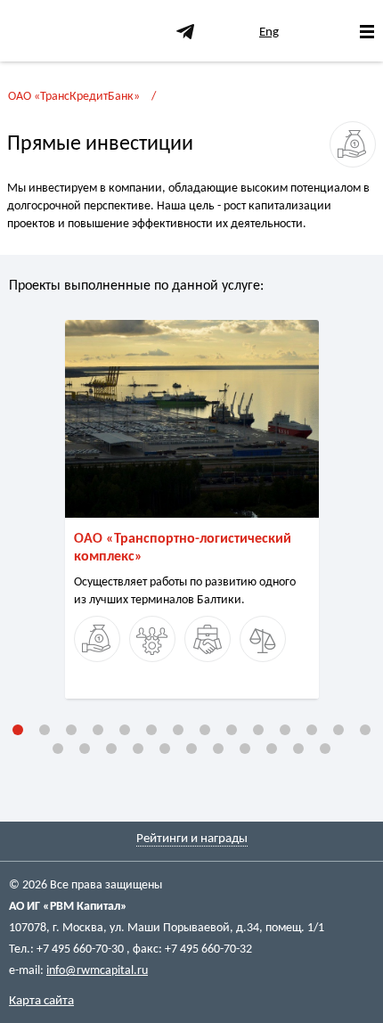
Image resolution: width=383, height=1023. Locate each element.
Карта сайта (41, 1001)
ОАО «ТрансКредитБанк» (74, 96)
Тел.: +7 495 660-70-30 (67, 949)
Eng (269, 32)
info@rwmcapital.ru (97, 971)
